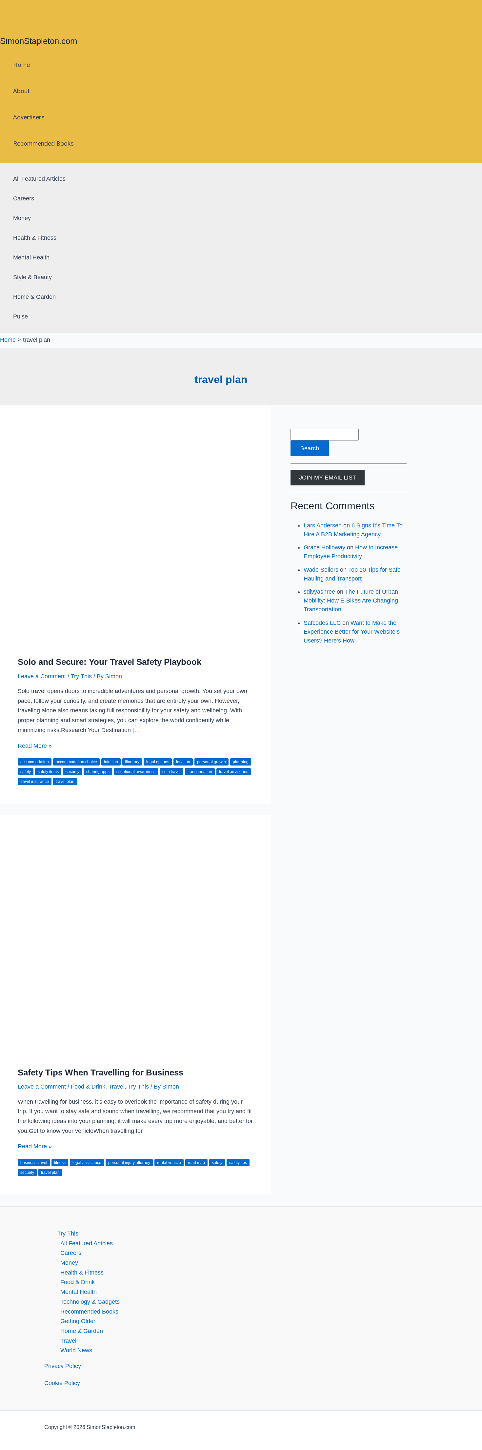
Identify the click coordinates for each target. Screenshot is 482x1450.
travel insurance (34, 781)
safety (25, 771)
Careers (23, 198)
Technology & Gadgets (90, 1301)
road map (196, 1162)
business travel (33, 1162)
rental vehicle (169, 1162)
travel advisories (233, 771)
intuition (111, 762)
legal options (157, 762)
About (21, 91)
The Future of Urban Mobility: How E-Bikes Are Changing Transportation (351, 600)
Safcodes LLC (322, 623)
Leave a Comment (42, 676)
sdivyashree (319, 591)
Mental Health (31, 257)
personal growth (211, 762)
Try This (81, 676)
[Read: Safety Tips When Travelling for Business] (135, 1055)
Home (21, 65)
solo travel (171, 771)
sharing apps (98, 771)
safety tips (238, 1162)
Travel (117, 1086)
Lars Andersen (323, 525)
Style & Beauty (32, 277)
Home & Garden (34, 297)
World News (76, 1350)
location (183, 762)
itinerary (132, 762)
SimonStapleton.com (38, 41)
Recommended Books (43, 143)
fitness (60, 1162)
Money (22, 218)
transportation (200, 771)
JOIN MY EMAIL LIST (327, 477)
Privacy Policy (62, 1366)
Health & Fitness (34, 238)
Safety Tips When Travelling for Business (100, 1072)
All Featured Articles (39, 178)
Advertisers (29, 117)
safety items (48, 771)
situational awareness (135, 771)
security (72, 771)
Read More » (35, 746)
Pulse (20, 316)
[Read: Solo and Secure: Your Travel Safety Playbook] (135, 644)
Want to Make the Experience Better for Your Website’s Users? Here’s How (352, 632)
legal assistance (86, 1162)
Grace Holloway (324, 547)
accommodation (34, 762)
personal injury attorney (129, 1162)
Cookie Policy (62, 1383)
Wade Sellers (321, 569)
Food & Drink (88, 1086)
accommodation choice (76, 762)
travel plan (65, 781)
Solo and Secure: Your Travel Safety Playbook (109, 662)
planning (241, 762)
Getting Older (77, 1321)
